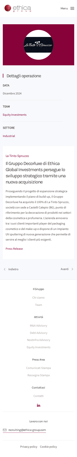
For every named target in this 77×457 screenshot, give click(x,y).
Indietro (13, 269)
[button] (67, 8)
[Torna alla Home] (18, 8)
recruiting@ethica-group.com (27, 430)
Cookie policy (48, 447)
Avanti (65, 269)
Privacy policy (28, 447)
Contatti (38, 396)
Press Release (14, 249)
